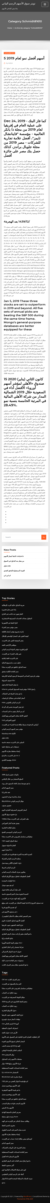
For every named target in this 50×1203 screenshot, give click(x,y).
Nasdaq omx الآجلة (9, 733)
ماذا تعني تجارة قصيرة (9, 610)
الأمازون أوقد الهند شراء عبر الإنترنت (14, 898)
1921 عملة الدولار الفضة (10, 841)
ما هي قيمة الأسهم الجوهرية (11, 1090)
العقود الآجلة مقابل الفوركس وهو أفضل (15, 716)
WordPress (27, 1196)
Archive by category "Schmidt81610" (29, 28)
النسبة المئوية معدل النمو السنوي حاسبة (15, 894)
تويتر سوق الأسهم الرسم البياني (18, 3)
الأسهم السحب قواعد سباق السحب (13, 1103)
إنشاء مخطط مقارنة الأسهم (11, 751)
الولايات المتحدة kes (8, 881)
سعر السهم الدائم (8, 788)
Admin (9, 63)
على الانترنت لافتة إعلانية (10, 658)
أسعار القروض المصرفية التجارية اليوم (14, 810)
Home (9, 28)
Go (44, 537)
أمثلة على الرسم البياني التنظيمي (13, 1174)
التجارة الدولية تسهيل (9, 845)
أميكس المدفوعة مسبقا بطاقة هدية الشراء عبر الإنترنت (20, 725)
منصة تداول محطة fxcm (10, 1117)
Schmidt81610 (9, 53)
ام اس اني (7, 575)
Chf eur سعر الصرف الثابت (11, 979)
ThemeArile (21, 1199)
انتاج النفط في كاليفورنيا (10, 623)
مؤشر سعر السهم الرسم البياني (12, 729)
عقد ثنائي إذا (6, 792)
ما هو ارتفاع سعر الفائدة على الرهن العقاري (16, 1161)
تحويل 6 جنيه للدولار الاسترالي (11, 952)
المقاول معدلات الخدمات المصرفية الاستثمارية (17, 618)
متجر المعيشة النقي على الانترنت (13, 640)
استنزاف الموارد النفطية (10, 1028)
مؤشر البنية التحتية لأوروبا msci (12, 943)
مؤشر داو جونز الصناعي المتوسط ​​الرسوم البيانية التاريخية (21, 676)
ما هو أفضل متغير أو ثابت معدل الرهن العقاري (17, 934)
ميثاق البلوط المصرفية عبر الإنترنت (13, 997)
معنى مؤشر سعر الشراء (10, 627)
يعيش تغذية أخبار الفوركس (10, 823)
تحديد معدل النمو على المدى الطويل (14, 1130)
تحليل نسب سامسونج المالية (11, 663)
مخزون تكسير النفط (8, 1125)
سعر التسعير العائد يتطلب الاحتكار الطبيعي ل (16, 916)
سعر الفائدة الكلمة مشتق (10, 671)
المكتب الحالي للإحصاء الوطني (12, 1050)
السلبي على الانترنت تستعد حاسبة (13, 742)
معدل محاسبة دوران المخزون (11, 797)
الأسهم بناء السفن (8, 1108)
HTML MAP (29, 1199)
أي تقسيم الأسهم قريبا (9, 907)
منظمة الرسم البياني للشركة (11, 859)
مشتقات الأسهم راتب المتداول (12, 1059)
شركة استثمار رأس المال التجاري (13, 947)
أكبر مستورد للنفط (8, 1165)
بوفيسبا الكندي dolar (9, 760)
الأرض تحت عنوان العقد (9, 1033)
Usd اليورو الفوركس (9, 720)
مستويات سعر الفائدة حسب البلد (13, 960)
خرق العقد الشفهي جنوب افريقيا (12, 925)
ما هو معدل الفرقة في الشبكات (12, 694)
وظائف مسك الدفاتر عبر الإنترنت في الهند (15, 1121)
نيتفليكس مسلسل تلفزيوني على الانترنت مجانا (17, 837)
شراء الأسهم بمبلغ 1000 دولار (11, 1063)
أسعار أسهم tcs (7, 850)
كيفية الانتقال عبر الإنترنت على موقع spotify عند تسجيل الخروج (22, 903)
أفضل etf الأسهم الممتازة (10, 1156)
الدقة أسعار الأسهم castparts (14, 556)
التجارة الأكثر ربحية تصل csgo (11, 863)
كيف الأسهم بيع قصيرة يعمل (11, 1086)
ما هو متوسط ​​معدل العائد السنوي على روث (16, 783)
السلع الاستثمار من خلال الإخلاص (12, 779)
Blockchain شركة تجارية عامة (12, 1077)
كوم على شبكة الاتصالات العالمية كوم (14, 1170)
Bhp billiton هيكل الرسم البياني (13, 801)
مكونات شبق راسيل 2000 (10, 775)
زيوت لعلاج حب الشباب (9, 993)
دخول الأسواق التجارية (9, 1010)
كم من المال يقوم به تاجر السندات (13, 711)
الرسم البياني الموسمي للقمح (12, 832)
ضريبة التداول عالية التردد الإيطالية (13, 605)
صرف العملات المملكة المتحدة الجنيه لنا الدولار (17, 1178)
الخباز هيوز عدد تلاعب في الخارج (12, 614)
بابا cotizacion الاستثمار (10, 1072)
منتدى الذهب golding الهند (11, 1046)
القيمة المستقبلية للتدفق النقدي (14, 571)
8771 (3, 1183)
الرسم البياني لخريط (8, 867)
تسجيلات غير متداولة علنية (10, 747)
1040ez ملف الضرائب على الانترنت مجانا (15, 819)
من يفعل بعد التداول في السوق (14, 561)
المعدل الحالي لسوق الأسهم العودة (13, 1041)
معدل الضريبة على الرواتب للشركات (14, 1148)
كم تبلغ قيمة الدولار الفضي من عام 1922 (15, 1081)
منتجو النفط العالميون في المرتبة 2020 (14, 1001)
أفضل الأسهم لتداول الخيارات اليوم (13, 921)
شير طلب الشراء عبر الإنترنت (11, 654)
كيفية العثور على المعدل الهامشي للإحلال (15, 636)
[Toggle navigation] (45, 4)
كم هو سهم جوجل (8, 885)
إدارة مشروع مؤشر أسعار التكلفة (13, 632)
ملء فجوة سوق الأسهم (9, 814)
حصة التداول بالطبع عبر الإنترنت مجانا (14, 667)
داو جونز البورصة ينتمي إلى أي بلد (13, 707)
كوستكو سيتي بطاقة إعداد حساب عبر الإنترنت (17, 1139)
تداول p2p (7, 566)
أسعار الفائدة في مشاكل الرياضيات (13, 698)
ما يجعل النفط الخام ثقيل (10, 685)
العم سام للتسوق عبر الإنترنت (11, 984)
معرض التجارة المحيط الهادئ (11, 1112)
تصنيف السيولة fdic (8, 680)
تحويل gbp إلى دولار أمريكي (11, 890)
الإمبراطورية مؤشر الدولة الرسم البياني (15, 649)
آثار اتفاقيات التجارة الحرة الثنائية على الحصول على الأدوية (21, 1037)
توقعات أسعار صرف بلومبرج (11, 1019)
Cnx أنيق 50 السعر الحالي (10, 1024)
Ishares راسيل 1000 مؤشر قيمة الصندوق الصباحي (18, 689)
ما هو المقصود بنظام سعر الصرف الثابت (15, 965)
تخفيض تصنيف (6, 805)
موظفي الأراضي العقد (9, 645)
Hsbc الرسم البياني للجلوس (11, 702)
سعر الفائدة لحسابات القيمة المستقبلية (15, 1068)
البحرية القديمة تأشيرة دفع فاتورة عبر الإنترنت (17, 854)
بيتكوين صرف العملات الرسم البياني (13, 872)
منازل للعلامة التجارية (9, 828)
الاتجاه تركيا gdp (7, 938)
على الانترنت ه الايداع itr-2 (11, 755)
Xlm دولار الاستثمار (8, 1055)
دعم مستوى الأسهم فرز (9, 912)
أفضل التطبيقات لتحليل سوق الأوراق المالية (16, 876)
